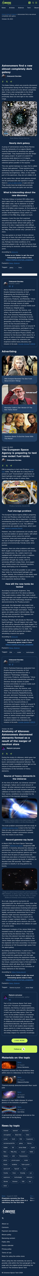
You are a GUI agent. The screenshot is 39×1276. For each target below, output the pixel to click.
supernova (7, 1177)
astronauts (25, 1130)
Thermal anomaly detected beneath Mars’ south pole (19, 1086)
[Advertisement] (19, 43)
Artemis (6, 1130)
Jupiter (33, 1147)
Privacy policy (6, 1249)
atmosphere (7, 1135)
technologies (30, 652)
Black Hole (18, 1135)
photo (5, 1160)
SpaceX (16, 1169)
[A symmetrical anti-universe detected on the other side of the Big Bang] (9, 1109)
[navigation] (33, 3)
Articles (12, 7)
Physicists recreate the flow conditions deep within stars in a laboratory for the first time (18, 1072)
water (5, 1185)
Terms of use (6, 1252)
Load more (19, 1040)
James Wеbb (29, 987)
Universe (14, 1181)
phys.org (15, 252)
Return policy (6, 1234)
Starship (22, 1173)
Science (21, 7)
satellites (14, 1164)
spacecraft (7, 1169)
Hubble (6, 1147)
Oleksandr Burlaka (14, 76)
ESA (11, 652)
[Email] (10, 286)
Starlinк (6, 1173)
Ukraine (6, 1181)
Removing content (8, 1238)
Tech (29, 7)
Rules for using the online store (13, 1256)
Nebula (6, 1156)
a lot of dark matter (15, 183)
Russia (5, 1164)
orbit (13, 1156)
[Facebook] (13, 286)
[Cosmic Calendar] (29, 2)
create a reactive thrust (13, 528)
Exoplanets (29, 1139)
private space (16, 1160)
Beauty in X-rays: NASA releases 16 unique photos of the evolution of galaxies (17, 1101)
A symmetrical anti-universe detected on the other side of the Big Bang (18, 1116)
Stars (20, 267)
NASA (31, 1152)
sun (31, 1173)
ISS (13, 1147)
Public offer (6, 1242)
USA (23, 1181)
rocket (19, 652)
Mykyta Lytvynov (13, 748)
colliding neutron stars (10, 828)
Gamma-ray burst (15, 987)
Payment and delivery (10, 1231)
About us (5, 1224)
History (29, 1143)
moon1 (23, 1152)
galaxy (11, 267)
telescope (29, 1177)
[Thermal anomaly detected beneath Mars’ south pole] (9, 1080)
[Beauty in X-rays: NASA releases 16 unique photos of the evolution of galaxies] (9, 1095)
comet (6, 1139)
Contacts (5, 1227)
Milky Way (14, 1152)
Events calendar (7, 1245)
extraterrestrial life (9, 1143)
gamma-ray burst (16, 845)
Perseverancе (23, 1156)
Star (24, 1169)
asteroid (15, 1130)
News (4, 7)
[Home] (6, 3)
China (27, 1135)
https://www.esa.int (19, 972)
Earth (13, 1139)
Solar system (26, 1164)
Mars (5, 1152)
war (30, 1181)
